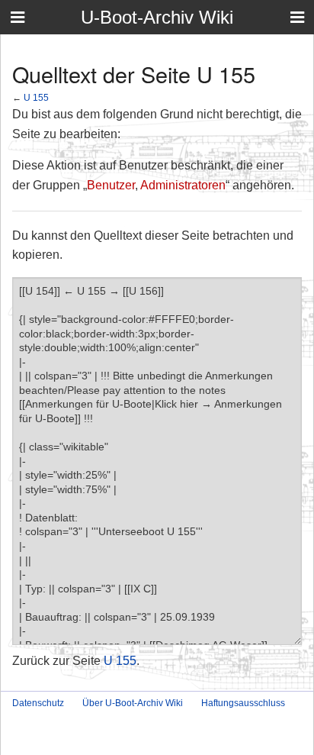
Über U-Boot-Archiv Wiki (132, 703)
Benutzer (111, 185)
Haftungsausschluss (243, 703)
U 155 (36, 97)
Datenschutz (38, 703)
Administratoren (183, 185)
